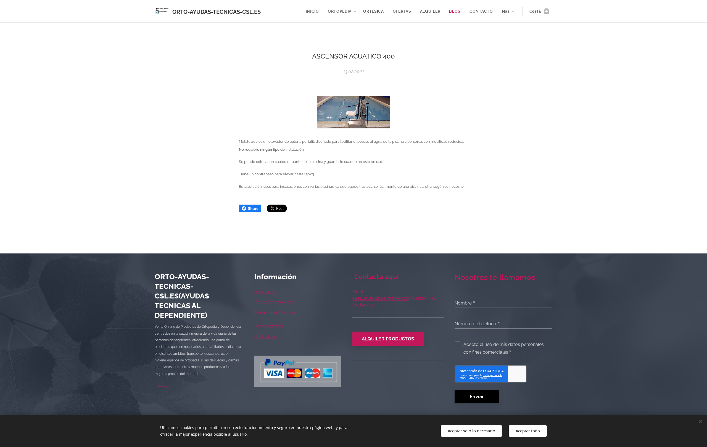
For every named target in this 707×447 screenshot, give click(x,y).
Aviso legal (264, 291)
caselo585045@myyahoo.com (381, 298)
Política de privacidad (274, 302)
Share (253, 208)
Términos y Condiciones (277, 312)
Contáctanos (266, 336)
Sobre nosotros (268, 326)
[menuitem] (313, 11)
